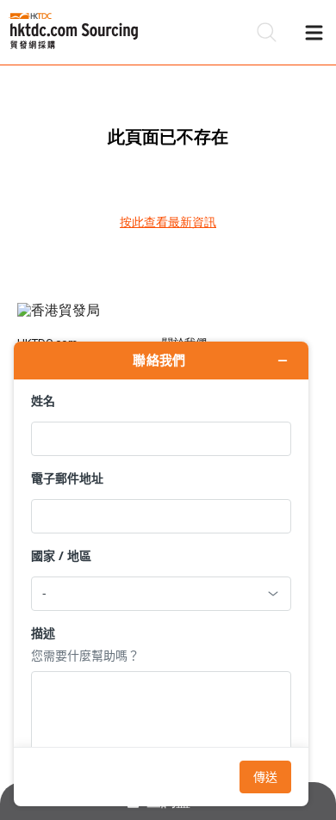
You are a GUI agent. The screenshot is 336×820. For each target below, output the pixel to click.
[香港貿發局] (168, 319)
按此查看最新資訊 (168, 222)
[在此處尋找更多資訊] (161, 574)
